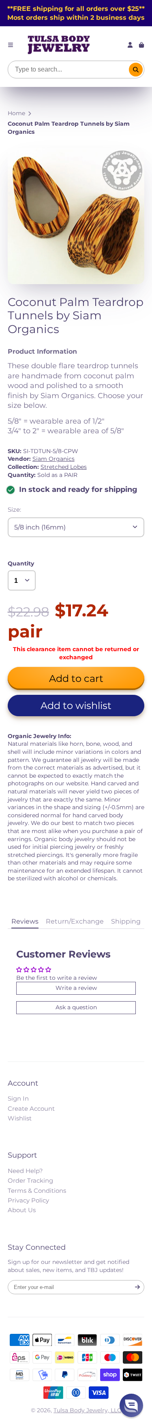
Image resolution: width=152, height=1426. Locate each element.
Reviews (25, 921)
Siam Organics (53, 458)
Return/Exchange (75, 921)
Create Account (31, 1108)
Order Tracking (30, 1180)
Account (130, 45)
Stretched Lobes (64, 466)
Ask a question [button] (76, 1007)
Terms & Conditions (37, 1190)
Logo (59, 45)
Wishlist (20, 1118)
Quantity (21, 563)
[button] (76, 705)
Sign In (18, 1098)
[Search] (136, 69)
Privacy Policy (28, 1200)
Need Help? (25, 1171)
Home (16, 113)
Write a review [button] (76, 987)
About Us (22, 1210)
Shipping (126, 921)
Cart (141, 45)
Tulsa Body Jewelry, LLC (87, 1410)
